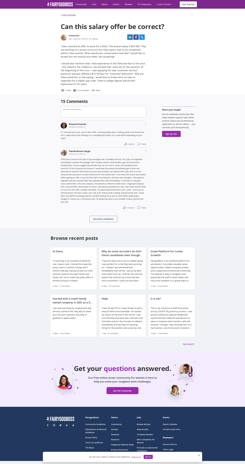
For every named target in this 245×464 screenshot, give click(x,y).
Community (81, 4)
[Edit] (192, 16)
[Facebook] (47, 425)
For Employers (144, 4)
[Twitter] (60, 425)
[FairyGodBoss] (60, 419)
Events (116, 4)
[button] (192, 16)
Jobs (94, 4)
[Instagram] (54, 425)
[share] (93, 90)
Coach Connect (164, 4)
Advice (105, 4)
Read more (136, 457)
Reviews (128, 4)
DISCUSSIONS (69, 15)
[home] (60, 4)
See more (187, 344)
